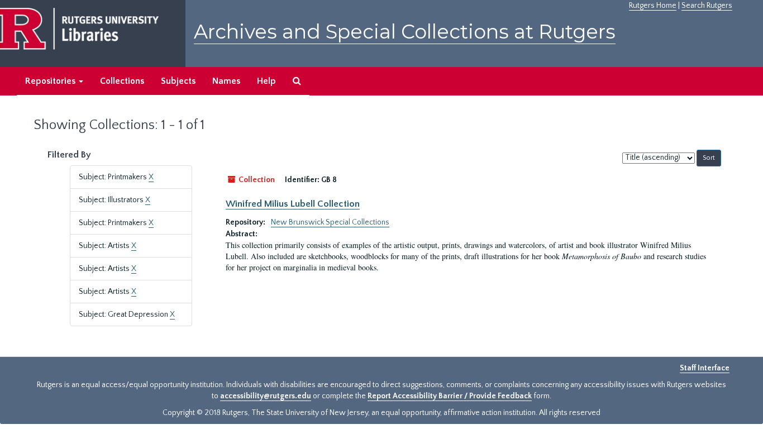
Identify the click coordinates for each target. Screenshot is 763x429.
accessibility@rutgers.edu (265, 396)
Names (226, 81)
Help (266, 81)
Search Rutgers (706, 5)
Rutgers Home (652, 5)
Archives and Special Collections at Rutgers (405, 32)
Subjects (178, 81)
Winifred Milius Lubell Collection (293, 204)
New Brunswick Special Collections (330, 222)
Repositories (51, 81)
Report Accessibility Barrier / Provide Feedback (450, 396)
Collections (122, 81)
